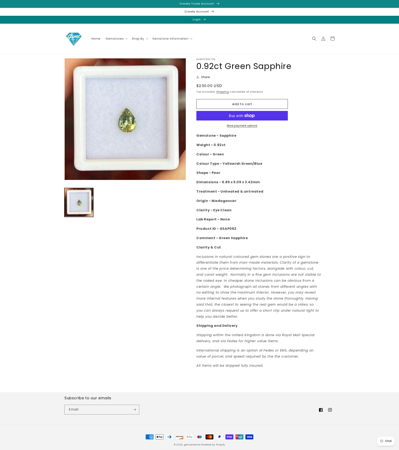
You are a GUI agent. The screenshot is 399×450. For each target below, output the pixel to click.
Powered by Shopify (213, 444)
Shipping (222, 91)
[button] (116, 38)
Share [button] (205, 77)
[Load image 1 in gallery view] (78, 202)
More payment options (242, 125)
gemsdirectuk (192, 444)
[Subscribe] (134, 409)
